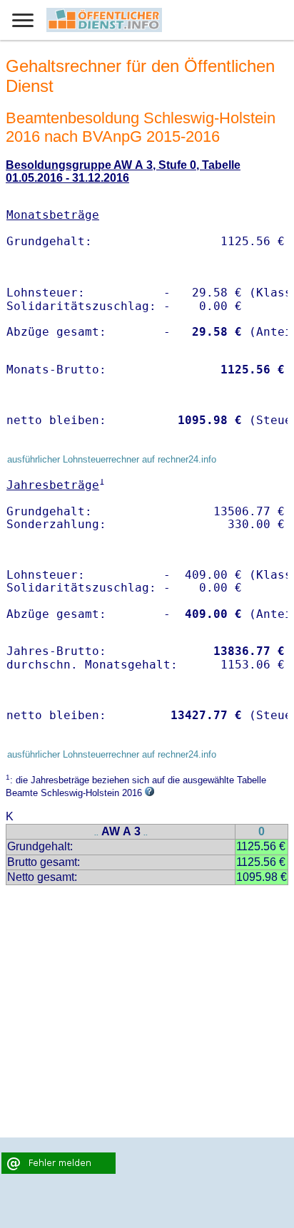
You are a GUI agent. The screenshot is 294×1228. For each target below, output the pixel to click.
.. (96, 833)
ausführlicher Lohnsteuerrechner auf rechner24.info (111, 459)
